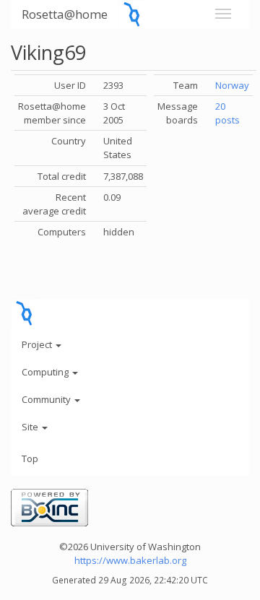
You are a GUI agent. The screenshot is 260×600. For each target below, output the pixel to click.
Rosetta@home (65, 14)
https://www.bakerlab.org (130, 560)
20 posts (227, 113)
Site (31, 426)
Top (30, 458)
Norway (232, 85)
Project (38, 344)
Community (47, 399)
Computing (46, 371)
